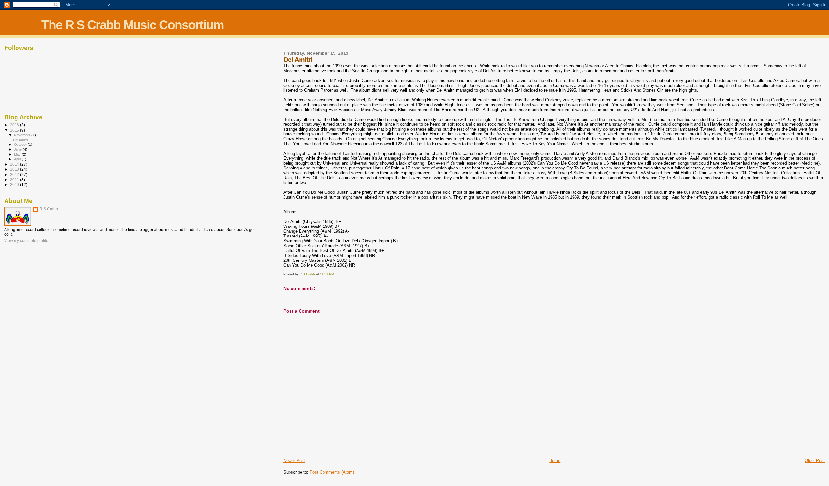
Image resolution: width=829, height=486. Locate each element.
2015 (15, 130)
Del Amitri (20, 140)
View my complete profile (26, 240)
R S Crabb (49, 209)
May (18, 154)
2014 (15, 164)
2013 (15, 169)
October (21, 144)
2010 (15, 184)
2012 (15, 174)
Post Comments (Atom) (332, 472)
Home (554, 460)
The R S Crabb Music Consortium (132, 25)
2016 (15, 125)
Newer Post (294, 460)
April (18, 159)
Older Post (815, 460)
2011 (15, 180)
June (18, 149)
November (22, 135)
